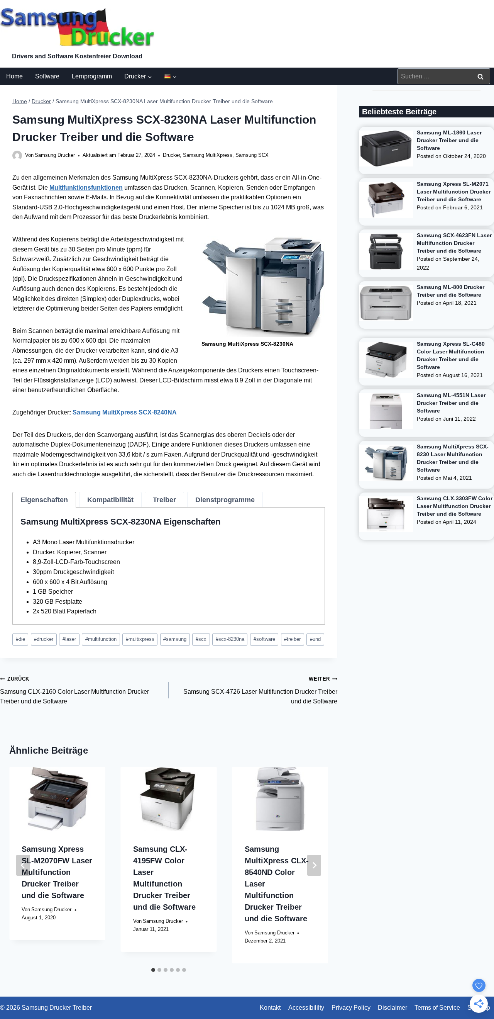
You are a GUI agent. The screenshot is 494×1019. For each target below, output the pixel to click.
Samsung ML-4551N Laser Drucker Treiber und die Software (451, 403)
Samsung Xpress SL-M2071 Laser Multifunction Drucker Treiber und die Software (454, 191)
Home (14, 76)
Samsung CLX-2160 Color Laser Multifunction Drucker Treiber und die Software (74, 690)
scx (201, 639)
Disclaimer (392, 1007)
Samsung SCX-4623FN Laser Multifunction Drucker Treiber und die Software (454, 243)
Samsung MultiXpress (207, 155)
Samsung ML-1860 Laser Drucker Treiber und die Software (449, 140)
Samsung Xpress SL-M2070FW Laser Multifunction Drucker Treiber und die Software (57, 872)
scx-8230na (230, 639)
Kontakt (270, 1007)
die (20, 639)
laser (69, 639)
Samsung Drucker (55, 155)
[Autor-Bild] (17, 155)
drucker (43, 639)
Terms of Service (437, 1007)
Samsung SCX (252, 155)
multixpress (140, 639)
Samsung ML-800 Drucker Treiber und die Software (450, 291)
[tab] (44, 500)
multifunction (101, 639)
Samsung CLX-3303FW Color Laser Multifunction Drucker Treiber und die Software (454, 506)
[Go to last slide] (23, 865)
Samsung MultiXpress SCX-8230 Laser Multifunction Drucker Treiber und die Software (453, 458)
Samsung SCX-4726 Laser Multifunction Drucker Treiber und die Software (260, 690)
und (315, 639)
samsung (174, 639)
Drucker (171, 155)
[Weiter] (314, 865)
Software (47, 76)
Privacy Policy (351, 1007)
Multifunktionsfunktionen (86, 187)
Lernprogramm (92, 76)
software (264, 639)
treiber (292, 639)
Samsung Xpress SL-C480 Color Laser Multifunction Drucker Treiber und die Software (451, 355)
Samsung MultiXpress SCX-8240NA (125, 412)
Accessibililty (306, 1007)
